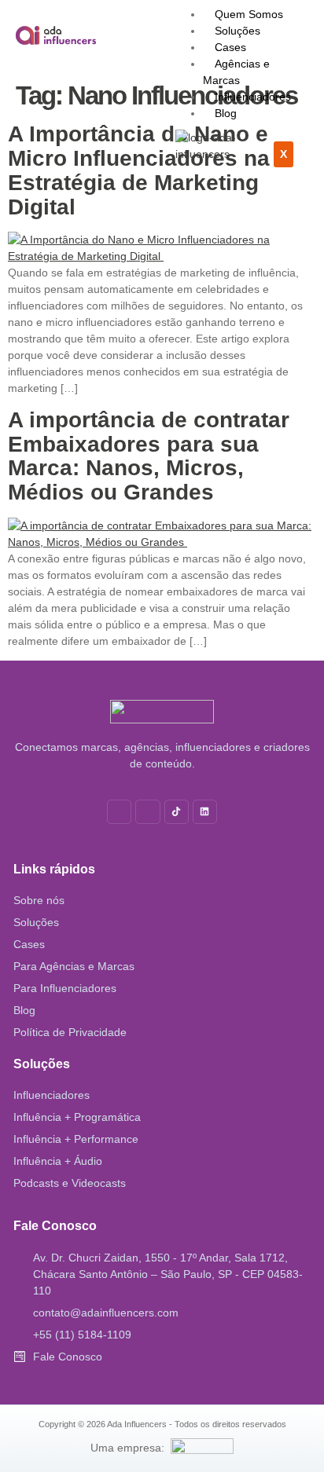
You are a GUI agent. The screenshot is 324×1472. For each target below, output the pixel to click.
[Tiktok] (176, 812)
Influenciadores (253, 96)
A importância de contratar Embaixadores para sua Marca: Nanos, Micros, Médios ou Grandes (148, 456)
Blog (226, 113)
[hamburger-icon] (304, 12)
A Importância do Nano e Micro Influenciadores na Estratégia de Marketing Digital (139, 170)
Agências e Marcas (236, 71)
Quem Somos (249, 14)
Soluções (237, 30)
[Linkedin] (205, 812)
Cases (230, 47)
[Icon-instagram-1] (119, 812)
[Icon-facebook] (147, 812)
